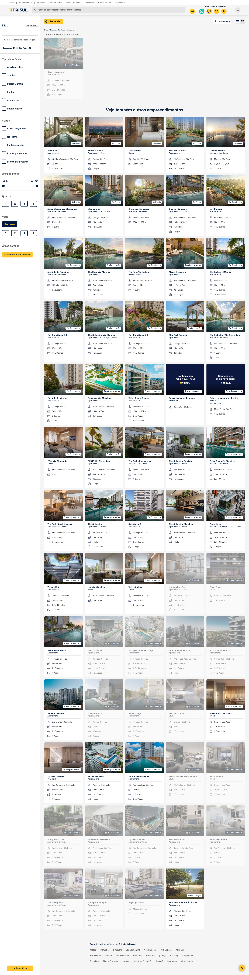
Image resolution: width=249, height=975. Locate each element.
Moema (126, 961)
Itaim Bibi (180, 950)
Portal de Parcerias (25, 3)
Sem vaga (9, 224)
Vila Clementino (133, 950)
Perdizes (150, 955)
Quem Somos (120, 3)
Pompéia (104, 950)
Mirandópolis (187, 961)
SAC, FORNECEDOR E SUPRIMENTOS (224, 948)
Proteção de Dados (73, 3)
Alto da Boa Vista (110, 961)
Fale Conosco (89, 3)
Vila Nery (174, 955)
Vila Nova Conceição (143, 961)
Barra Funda (95, 955)
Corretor (11, 3)
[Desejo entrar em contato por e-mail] (216, 11)
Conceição (172, 961)
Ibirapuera (117, 950)
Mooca (93, 950)
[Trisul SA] (18, 10)
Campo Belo (187, 955)
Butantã (159, 961)
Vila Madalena (122, 955)
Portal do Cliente (56, 3)
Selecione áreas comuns (17, 254)
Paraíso (108, 955)
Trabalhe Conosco (104, 3)
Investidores (41, 3)
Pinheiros (94, 961)
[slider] (3, 186)
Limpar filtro (32, 25)
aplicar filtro (20, 968)
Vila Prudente (150, 950)
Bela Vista (137, 955)
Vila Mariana (166, 950)
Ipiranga (162, 955)
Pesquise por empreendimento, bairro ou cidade (59, 10)
